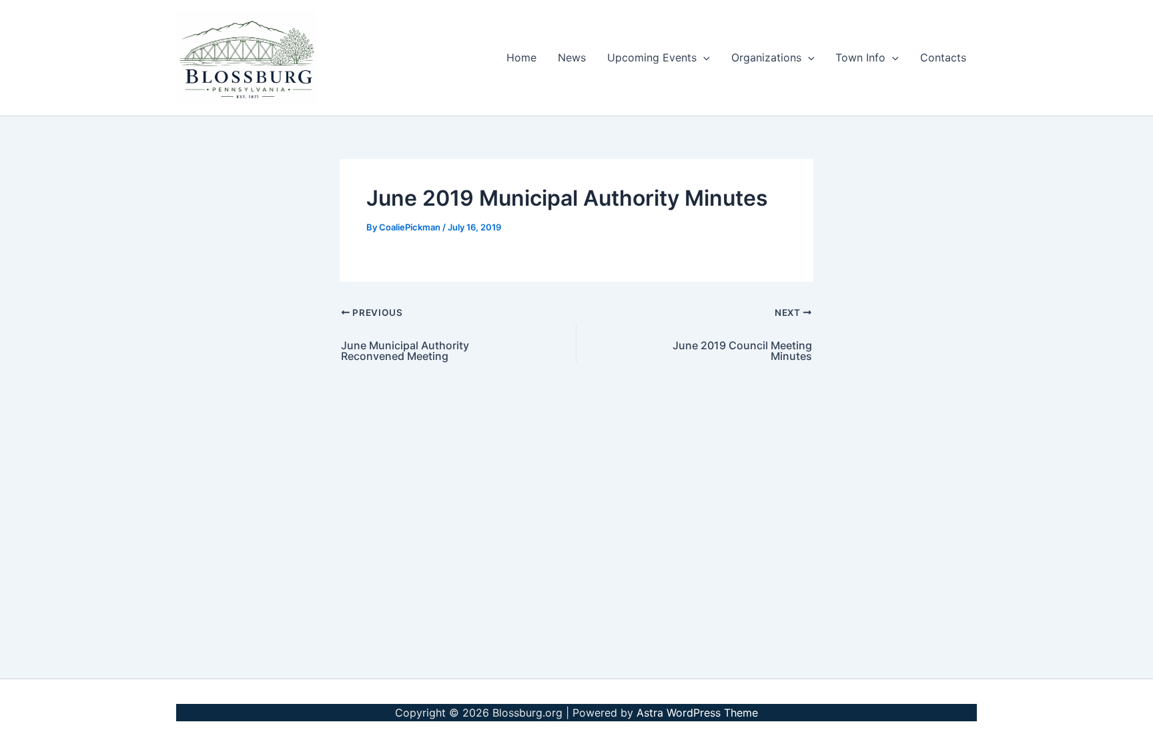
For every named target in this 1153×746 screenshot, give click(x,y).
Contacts (943, 57)
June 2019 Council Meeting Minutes (742, 350)
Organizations (766, 57)
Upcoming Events (652, 57)
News (572, 57)
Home (521, 57)
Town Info (860, 57)
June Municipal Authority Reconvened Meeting (405, 350)
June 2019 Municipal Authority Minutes (567, 198)
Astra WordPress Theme (697, 712)
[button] (703, 57)
